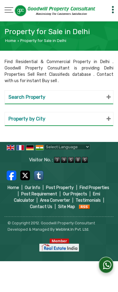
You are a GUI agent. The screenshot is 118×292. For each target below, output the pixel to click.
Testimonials (88, 200)
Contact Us (41, 206)
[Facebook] (11, 175)
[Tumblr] (39, 175)
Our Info (32, 187)
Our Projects (75, 194)
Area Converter (55, 200)
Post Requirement (39, 194)
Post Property (60, 187)
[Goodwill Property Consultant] (55, 11)
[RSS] (84, 206)
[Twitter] (25, 175)
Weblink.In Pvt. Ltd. (72, 229)
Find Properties (94, 187)
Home (10, 40)
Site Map (66, 206)
